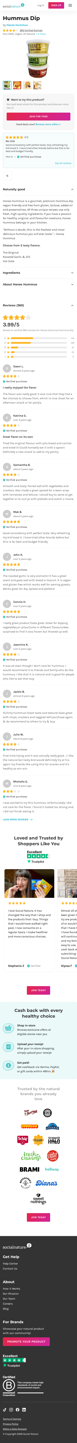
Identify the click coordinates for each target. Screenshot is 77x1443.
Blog (6, 1308)
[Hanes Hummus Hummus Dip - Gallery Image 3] (27, 85)
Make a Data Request (15, 1428)
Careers (8, 1303)
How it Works (11, 1288)
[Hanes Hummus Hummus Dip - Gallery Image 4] (37, 85)
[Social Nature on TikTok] (4, 1409)
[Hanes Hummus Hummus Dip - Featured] (7, 85)
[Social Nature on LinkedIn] (24, 1409)
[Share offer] (7, 176)
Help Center (10, 1263)
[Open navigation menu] (70, 5)
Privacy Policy (10, 1423)
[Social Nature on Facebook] (17, 1409)
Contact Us (10, 1268)
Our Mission (11, 1293)
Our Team (9, 1298)
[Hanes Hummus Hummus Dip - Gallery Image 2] (17, 85)
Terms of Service (12, 1418)
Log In (40, 5)
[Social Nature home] (13, 5)
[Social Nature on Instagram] (11, 1409)
